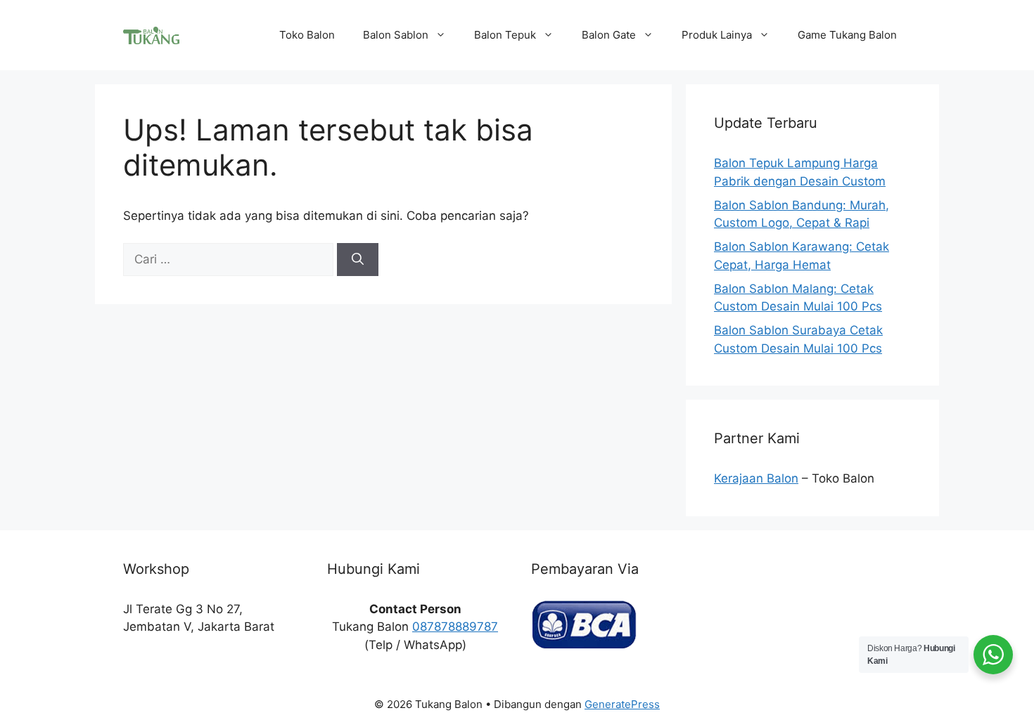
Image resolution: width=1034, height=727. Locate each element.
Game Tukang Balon (847, 34)
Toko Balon (307, 34)
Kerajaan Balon (756, 478)
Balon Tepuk (505, 34)
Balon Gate (609, 34)
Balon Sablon (395, 34)
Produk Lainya (717, 34)
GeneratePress (622, 704)
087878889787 (455, 627)
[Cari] (357, 260)
